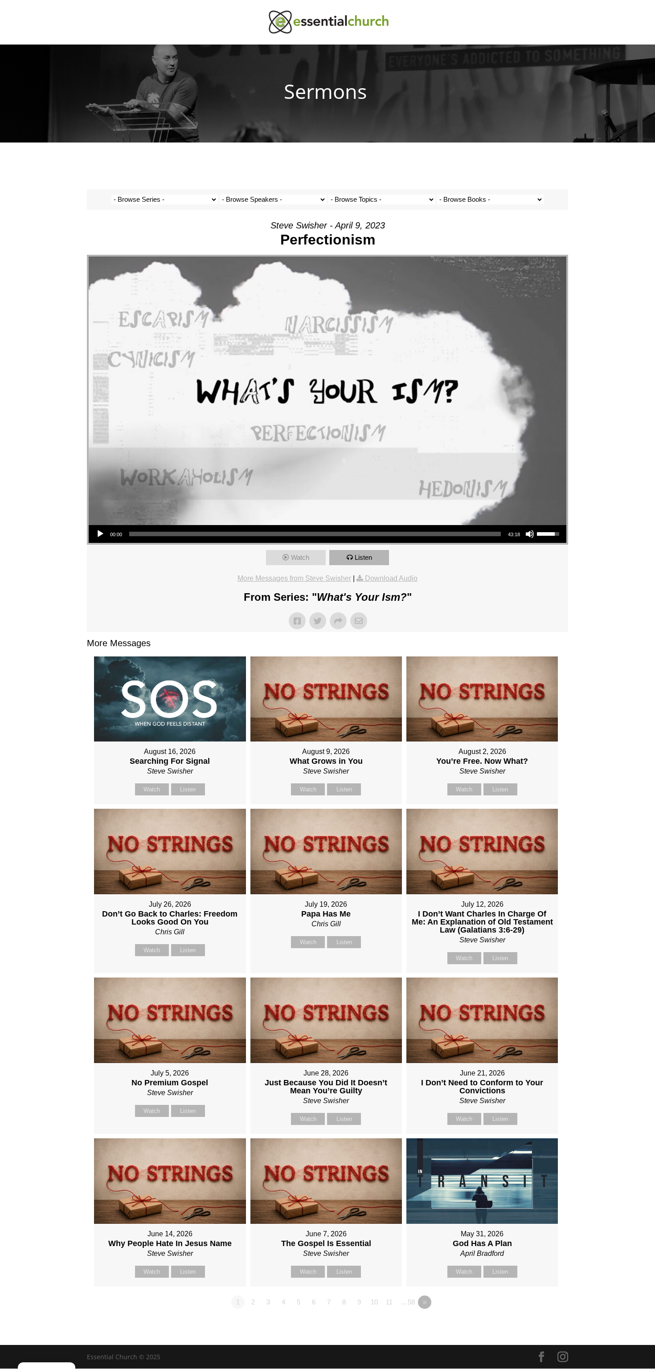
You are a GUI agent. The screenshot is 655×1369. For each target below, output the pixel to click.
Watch (300, 557)
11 (389, 1302)
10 (374, 1302)
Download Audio (391, 578)
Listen (363, 557)
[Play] (100, 534)
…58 (408, 1302)
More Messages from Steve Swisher (294, 578)
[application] (327, 534)
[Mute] (529, 534)
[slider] (315, 534)
